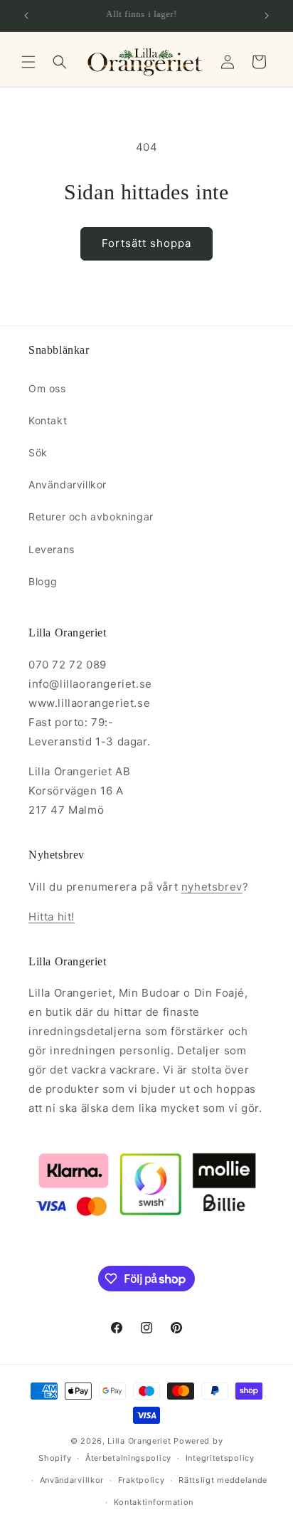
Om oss (47, 388)
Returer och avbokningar (91, 516)
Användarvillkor (67, 484)
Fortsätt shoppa (146, 243)
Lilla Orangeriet (139, 1441)
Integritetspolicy (220, 1458)
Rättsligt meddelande (223, 1480)
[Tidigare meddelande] (26, 15)
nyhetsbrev (212, 886)
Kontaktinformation (154, 1502)
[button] (28, 62)
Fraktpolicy (141, 1480)
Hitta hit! (51, 916)
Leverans (51, 549)
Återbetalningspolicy (128, 1458)
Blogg (43, 581)
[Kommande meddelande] (266, 15)
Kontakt (47, 420)
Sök (38, 452)
